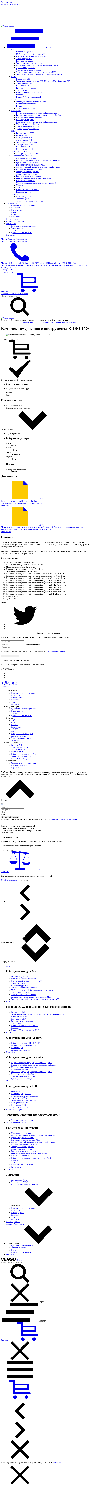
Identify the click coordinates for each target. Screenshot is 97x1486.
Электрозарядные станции (27, 153)
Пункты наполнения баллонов (29, 92)
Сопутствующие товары (21, 156)
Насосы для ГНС (23, 147)
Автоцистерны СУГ (24, 144)
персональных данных (56, 651)
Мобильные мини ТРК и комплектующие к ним (37, 65)
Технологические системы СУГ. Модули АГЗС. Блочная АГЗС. (43, 81)
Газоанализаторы (23, 192)
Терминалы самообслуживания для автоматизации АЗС (40, 74)
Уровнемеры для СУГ (25, 90)
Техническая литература (26, 174)
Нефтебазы (16, 110)
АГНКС (14, 99)
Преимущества (17, 210)
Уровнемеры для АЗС (25, 68)
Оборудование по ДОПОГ (27, 172)
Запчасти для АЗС (24, 196)
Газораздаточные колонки (27, 88)
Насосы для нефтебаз (25, 120)
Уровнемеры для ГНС (25, 149)
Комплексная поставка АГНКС (29, 104)
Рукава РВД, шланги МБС (27, 162)
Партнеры (15, 208)
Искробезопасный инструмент (29, 169)
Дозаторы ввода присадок (27, 129)
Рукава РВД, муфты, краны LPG (30, 97)
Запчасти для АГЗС (24, 199)
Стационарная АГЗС (20, 747)
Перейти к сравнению (10, 880)
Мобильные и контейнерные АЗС (30, 54)
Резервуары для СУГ (25, 133)
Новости (15, 212)
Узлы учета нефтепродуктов (28, 126)
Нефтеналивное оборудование (29, 117)
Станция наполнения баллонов (29, 138)
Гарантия (15, 767)
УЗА (18, 187)
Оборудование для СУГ (21, 756)
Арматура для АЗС (24, 59)
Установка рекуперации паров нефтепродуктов (36, 122)
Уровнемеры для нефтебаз (27, 124)
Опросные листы (18, 228)
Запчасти (15, 194)
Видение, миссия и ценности (23, 205)
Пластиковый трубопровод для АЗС (31, 56)
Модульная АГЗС (18, 749)
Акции (14, 214)
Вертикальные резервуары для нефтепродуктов (36, 113)
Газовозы (20, 95)
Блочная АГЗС (17, 752)
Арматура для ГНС (24, 140)
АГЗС (13, 77)
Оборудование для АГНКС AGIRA (31, 101)
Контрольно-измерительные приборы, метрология (38, 160)
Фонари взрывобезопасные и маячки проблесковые (38, 167)
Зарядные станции (19, 151)
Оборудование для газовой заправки (27, 754)
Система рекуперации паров (28, 70)
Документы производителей (23, 226)
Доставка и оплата (19, 765)
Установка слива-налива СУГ (29, 142)
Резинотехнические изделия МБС (30, 165)
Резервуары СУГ (23, 79)
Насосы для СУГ (23, 86)
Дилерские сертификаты (21, 233)
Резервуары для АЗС (25, 52)
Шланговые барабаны (25, 181)
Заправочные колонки (25, 108)
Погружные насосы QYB (22, 734)
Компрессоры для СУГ (26, 135)
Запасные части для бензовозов (29, 201)
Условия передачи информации (24, 763)
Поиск (4, 1262)
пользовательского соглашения (63, 819)
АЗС (13, 49)
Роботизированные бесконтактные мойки (34, 178)
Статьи (14, 230)
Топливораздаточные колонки (29, 63)
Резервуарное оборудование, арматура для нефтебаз (38, 115)
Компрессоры (22, 106)
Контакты (15, 217)
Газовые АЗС (17, 745)
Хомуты (19, 185)
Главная (24, 322)
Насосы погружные (24, 61)
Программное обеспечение (27, 190)
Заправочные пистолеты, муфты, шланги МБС (36, 72)
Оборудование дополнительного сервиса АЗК (36, 183)
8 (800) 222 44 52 (60, 1462)
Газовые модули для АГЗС (22, 758)
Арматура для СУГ (24, 83)
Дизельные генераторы (26, 158)
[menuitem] (4, 239)
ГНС (13, 131)
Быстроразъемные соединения (29, 176)
